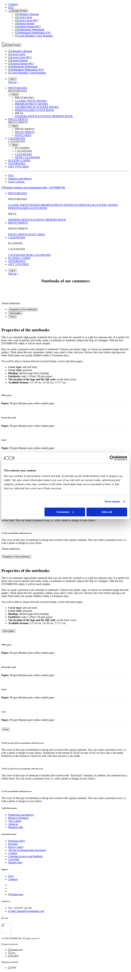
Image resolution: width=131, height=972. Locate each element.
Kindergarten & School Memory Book (44, 116)
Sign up (12, 82)
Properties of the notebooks (16, 556)
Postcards (23, 135)
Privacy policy (16, 847)
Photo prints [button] (18, 119)
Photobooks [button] (17, 88)
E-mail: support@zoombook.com (26, 911)
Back (15, 94)
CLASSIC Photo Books (31, 100)
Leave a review (16, 181)
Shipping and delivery (20, 178)
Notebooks (16, 163)
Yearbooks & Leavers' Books (37, 107)
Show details (112, 501)
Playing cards (19, 160)
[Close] (2, 42)
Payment (13, 843)
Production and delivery (21, 814)
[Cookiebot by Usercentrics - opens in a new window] (112, 458)
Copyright (13, 859)
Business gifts (15, 827)
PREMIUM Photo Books (31, 103)
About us (13, 824)
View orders (14, 821)
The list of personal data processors (27, 850)
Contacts (13, 4)
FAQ (11, 7)
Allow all (107, 511)
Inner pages (8, 631)
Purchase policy (16, 840)
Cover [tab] (12, 316)
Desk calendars (27, 157)
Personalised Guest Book (34, 110)
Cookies (12, 853)
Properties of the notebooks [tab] (23, 309)
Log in (13, 79)
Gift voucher (18, 166)
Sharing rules (15, 862)
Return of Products (18, 817)
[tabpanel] (65, 352)
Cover (6, 729)
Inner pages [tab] (15, 313)
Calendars (23, 154)
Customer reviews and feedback (25, 856)
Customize (62, 511)
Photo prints (25, 132)
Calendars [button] (16, 138)
